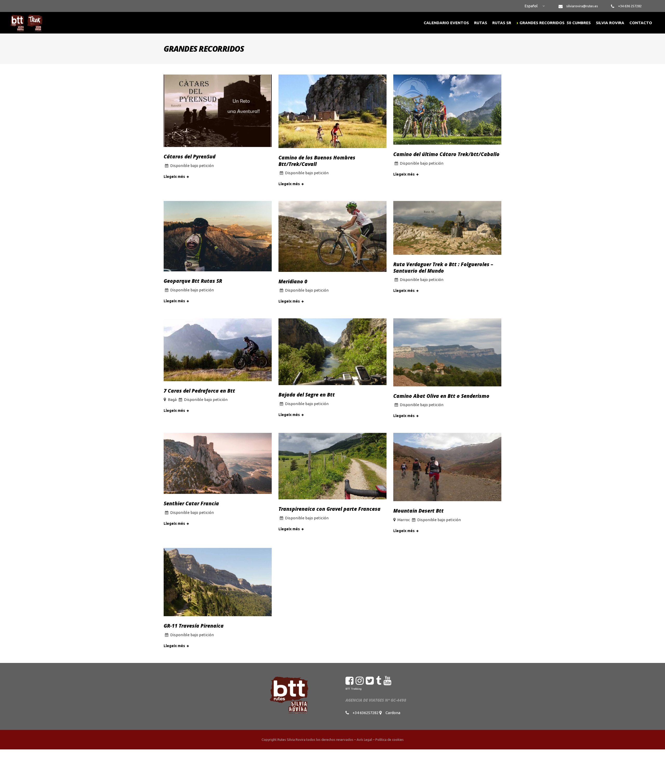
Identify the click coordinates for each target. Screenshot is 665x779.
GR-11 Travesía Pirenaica (194, 625)
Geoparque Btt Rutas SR (193, 281)
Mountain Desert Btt (418, 510)
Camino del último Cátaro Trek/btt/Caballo (446, 154)
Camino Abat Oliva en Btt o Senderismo (441, 396)
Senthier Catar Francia (191, 503)
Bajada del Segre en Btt (306, 394)
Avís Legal (364, 739)
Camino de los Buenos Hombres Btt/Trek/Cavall (316, 160)
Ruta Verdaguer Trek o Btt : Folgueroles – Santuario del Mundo (443, 267)
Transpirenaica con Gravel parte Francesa (329, 509)
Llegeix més (174, 176)
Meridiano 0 (292, 281)
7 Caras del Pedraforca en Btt (199, 390)
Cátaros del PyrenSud (189, 156)
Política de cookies (389, 739)
